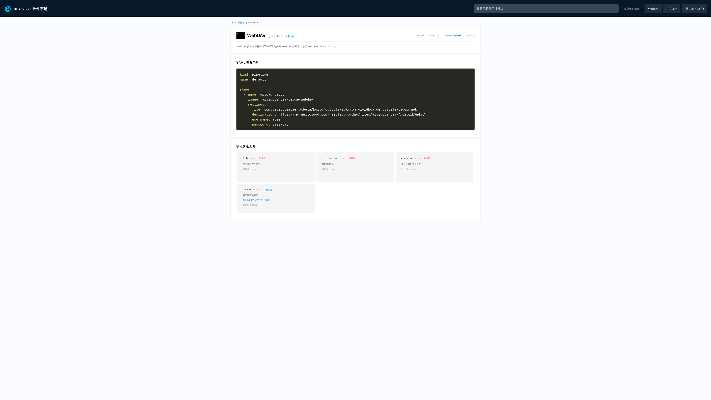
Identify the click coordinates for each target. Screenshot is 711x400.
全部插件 (653, 8)
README (434, 35)
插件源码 (420, 35)
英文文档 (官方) (695, 8)
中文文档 (672, 8)
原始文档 (471, 35)
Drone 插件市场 (239, 22)
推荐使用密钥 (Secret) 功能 (256, 200)
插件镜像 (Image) (453, 35)
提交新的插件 (631, 8)
